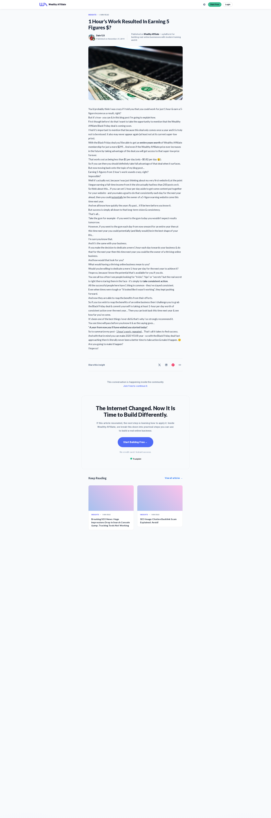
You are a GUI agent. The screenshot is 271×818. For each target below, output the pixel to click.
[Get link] (180, 365)
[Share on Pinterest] (173, 365)
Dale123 (100, 35)
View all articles (174, 478)
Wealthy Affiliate (151, 34)
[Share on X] (159, 365)
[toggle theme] (204, 4)
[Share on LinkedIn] (166, 365)
